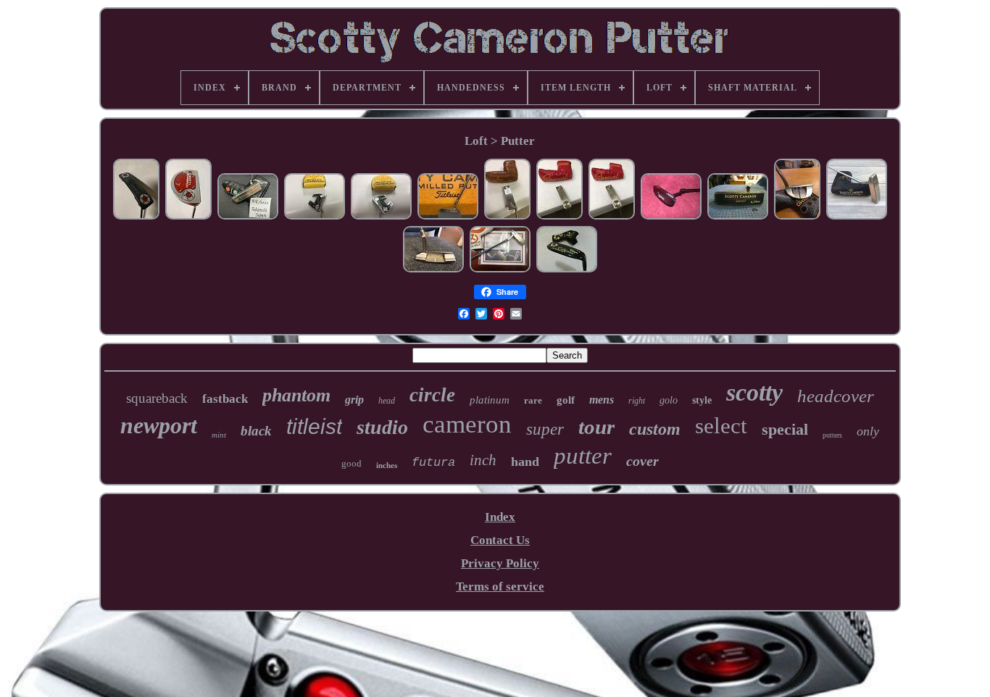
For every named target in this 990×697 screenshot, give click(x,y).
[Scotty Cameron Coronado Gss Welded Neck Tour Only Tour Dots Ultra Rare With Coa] (448, 217)
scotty (754, 392)
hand (525, 461)
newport (158, 425)
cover (642, 461)
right (636, 401)
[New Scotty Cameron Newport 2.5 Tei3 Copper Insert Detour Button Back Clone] (857, 217)
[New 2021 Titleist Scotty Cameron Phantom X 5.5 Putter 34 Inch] (314, 217)
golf (566, 400)
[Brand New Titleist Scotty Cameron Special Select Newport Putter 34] (611, 217)
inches (386, 465)
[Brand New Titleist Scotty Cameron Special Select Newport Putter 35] (559, 217)
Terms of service (500, 586)
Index (500, 517)
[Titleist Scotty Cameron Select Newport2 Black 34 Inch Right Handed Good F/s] (136, 217)
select (721, 425)
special (785, 429)
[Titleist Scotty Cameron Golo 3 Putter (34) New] (797, 217)
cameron (467, 424)
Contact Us (500, 540)
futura (433, 462)
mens (601, 399)
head (386, 401)
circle (432, 395)
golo (669, 400)
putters (832, 435)
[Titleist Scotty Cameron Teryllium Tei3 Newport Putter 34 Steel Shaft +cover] (738, 217)
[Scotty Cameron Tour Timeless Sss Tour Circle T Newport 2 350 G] (500, 270)
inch (483, 460)
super (545, 429)
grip (354, 399)
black (256, 430)
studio (382, 427)
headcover (835, 396)
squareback (157, 398)
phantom (296, 395)
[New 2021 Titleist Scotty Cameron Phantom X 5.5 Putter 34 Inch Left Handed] (381, 217)
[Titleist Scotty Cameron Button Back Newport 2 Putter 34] (507, 217)
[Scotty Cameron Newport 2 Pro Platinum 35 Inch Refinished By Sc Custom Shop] (433, 270)
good (351, 463)
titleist (314, 426)
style (702, 400)
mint (219, 434)
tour (596, 426)
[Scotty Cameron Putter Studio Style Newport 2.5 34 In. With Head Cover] (248, 217)
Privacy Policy (500, 563)
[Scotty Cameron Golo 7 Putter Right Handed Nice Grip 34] (188, 217)
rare (533, 400)
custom (655, 429)
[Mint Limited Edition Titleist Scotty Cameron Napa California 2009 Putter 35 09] (567, 270)
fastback (225, 399)
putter (583, 456)
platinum (489, 400)
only (868, 431)
